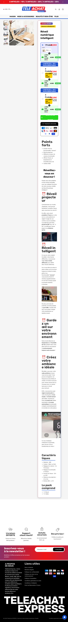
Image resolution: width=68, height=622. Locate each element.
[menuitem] (56, 16)
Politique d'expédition (30, 578)
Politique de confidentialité (32, 572)
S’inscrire (58, 549)
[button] (49, 51)
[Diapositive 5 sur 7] (6, 45)
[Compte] (59, 9)
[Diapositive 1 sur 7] (6, 23)
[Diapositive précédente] (4, 2)
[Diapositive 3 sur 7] (6, 34)
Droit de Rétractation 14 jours (32, 585)
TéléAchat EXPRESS (12, 618)
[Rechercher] (56, 9)
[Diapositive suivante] (63, 2)
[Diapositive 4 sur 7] (6, 39)
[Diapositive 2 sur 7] (6, 28)
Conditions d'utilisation (31, 583)
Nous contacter (29, 567)
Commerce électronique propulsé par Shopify (27, 618)
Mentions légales (29, 569)
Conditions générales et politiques (57, 618)
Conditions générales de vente (33, 580)
